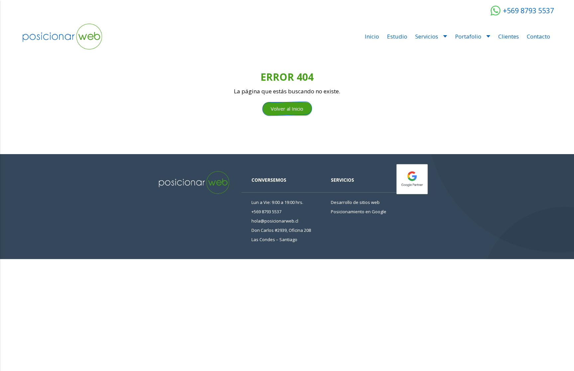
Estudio (397, 36)
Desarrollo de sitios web (355, 202)
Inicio (372, 36)
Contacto (538, 36)
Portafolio (468, 36)
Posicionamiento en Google (358, 212)
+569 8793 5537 (527, 10)
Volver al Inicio (287, 108)
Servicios (426, 36)
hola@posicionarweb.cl (274, 221)
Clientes (508, 36)
